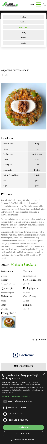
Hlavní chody (23, 27)
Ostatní (23, 43)
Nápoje (23, 37)
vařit (10, 234)
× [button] (44, 374)
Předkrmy (23, 17)
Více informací (7, 392)
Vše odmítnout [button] (23, 434)
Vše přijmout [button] (24, 427)
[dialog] (23, 407)
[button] (23, 396)
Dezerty (23, 32)
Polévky (23, 22)
